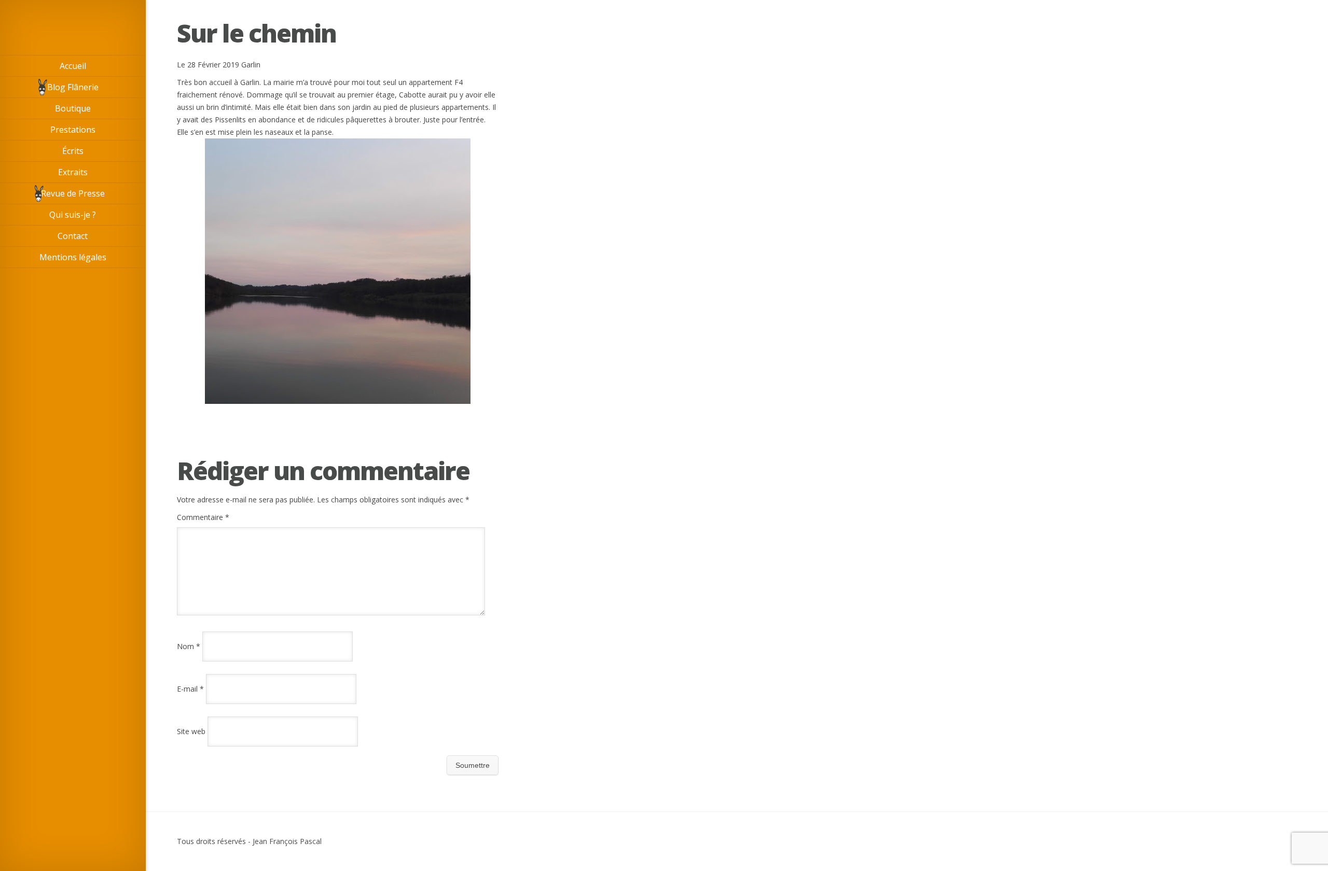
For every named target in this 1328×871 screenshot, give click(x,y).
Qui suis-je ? (72, 214)
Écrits (73, 151)
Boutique (73, 108)
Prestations (72, 129)
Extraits (73, 172)
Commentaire (203, 517)
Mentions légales (72, 257)
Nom (188, 646)
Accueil (73, 66)
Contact (73, 236)
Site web (191, 731)
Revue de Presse (73, 193)
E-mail (190, 689)
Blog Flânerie (73, 87)
